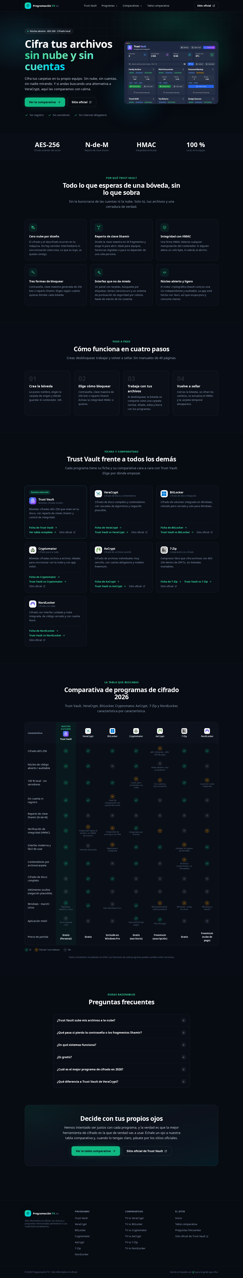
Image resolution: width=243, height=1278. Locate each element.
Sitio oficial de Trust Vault (145, 1151)
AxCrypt (79, 1242)
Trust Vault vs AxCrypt (108, 586)
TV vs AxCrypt (133, 1236)
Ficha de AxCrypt (105, 581)
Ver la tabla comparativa (93, 1151)
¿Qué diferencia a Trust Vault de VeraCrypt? (87, 1082)
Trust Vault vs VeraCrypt (110, 532)
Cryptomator (82, 1236)
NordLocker (82, 1254)
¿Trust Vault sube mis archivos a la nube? (86, 1020)
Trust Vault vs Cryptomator (46, 581)
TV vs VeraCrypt (134, 1218)
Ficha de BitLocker (172, 527)
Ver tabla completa (40, 532)
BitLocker (80, 1230)
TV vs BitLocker (134, 1224)
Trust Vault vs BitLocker (175, 532)
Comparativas (131, 5)
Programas (108, 5)
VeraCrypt (81, 1224)
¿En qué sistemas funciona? (76, 1045)
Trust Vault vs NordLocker (45, 635)
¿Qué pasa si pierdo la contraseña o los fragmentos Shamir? (99, 1033)
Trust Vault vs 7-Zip (196, 581)
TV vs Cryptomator (136, 1230)
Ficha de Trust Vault (41, 527)
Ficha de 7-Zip (169, 581)
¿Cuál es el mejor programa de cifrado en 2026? (90, 1069)
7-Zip (78, 1248)
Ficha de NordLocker (42, 630)
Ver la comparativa (42, 102)
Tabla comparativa (158, 5)
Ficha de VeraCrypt (106, 527)
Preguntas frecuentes (188, 1230)
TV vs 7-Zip (131, 1242)
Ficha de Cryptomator (42, 577)
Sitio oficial (204, 5)
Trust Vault (90, 5)
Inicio (178, 1218)
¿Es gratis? (64, 1057)
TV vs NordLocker (135, 1248)
